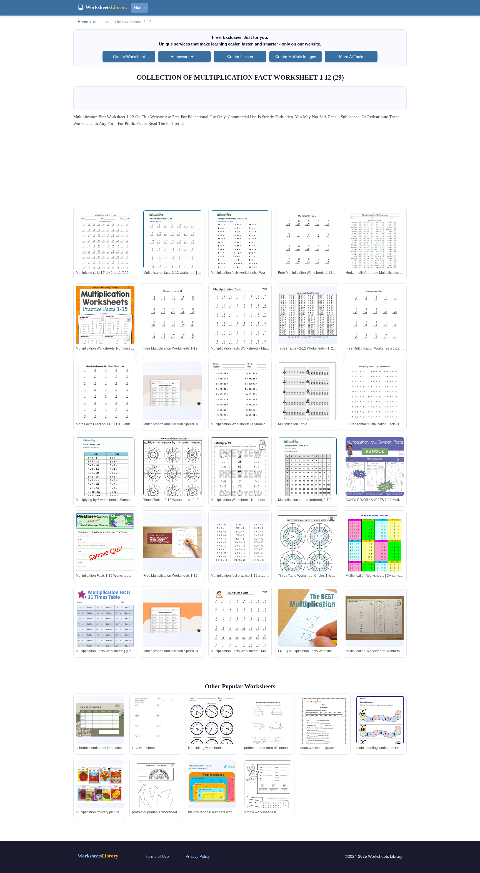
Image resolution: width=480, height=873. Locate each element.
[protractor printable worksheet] (156, 791)
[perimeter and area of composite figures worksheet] (268, 727)
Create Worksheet (129, 56)
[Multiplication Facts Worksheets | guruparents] (105, 628)
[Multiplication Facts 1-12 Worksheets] (105, 546)
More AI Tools (351, 56)
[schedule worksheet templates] (100, 720)
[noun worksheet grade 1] (324, 730)
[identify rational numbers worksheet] (212, 784)
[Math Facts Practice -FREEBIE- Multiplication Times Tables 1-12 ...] (105, 399)
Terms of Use (157, 856)
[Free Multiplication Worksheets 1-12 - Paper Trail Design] (307, 248)
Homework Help (185, 56)
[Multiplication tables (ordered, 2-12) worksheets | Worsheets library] (307, 475)
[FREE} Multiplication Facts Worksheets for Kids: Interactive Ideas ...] (307, 629)
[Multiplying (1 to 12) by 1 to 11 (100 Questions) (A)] (105, 248)
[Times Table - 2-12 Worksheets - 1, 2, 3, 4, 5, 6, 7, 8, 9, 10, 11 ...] (307, 315)
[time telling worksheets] (212, 727)
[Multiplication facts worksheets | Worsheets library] (240, 248)
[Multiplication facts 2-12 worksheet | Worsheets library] (172, 248)
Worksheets (98, 856)
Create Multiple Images (295, 56)
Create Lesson (240, 56)
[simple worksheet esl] (268, 793)
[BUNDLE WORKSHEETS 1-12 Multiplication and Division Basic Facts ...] (375, 466)
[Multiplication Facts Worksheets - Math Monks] (240, 327)
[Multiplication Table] (307, 397)
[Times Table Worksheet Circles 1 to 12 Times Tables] (307, 551)
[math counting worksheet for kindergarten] (380, 726)
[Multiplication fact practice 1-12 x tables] (240, 542)
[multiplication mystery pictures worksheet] (100, 784)
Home (139, 7)
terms (179, 123)
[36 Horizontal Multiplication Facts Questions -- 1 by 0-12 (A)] (375, 399)
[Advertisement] (240, 169)
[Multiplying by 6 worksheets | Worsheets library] (105, 475)
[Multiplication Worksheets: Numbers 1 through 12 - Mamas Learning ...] (105, 329)
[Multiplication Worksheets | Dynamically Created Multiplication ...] (240, 399)
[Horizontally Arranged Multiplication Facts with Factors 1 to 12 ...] (375, 248)
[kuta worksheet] (156, 727)
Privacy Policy (198, 856)
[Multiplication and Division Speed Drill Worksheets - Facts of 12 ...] (172, 390)
